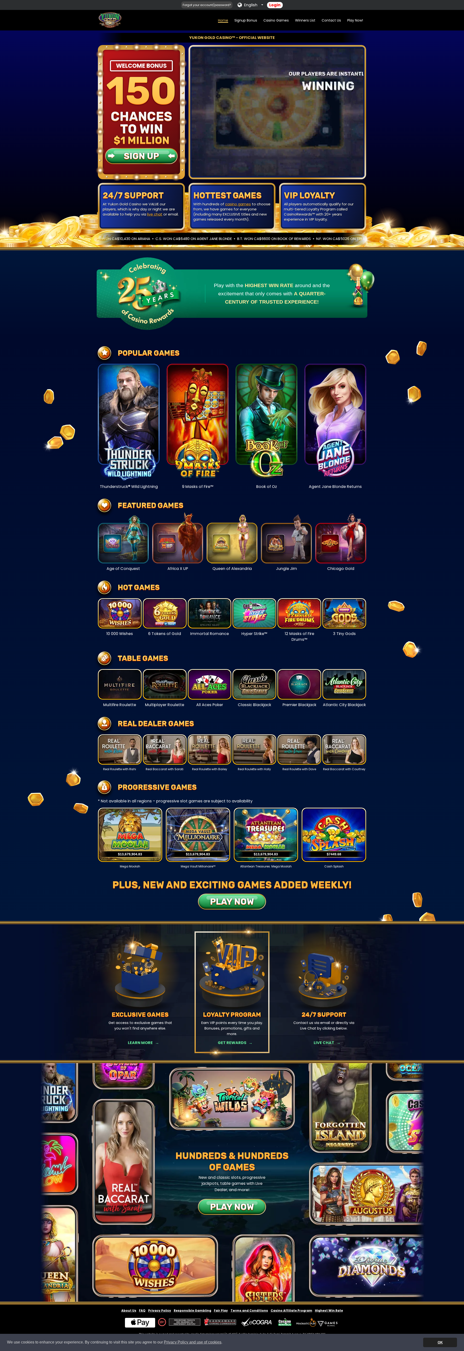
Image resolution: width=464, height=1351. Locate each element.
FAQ (142, 1310)
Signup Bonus (245, 20)
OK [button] (440, 1342)
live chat (154, 214)
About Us (128, 1310)
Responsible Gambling (192, 1310)
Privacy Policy (159, 1310)
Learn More (140, 1042)
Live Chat (324, 1042)
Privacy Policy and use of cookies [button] (192, 1342)
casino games (238, 204)
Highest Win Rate (329, 1310)
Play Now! (355, 20)
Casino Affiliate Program (291, 1310)
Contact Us (331, 20)
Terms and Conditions (249, 1310)
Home (223, 20)
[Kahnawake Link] (221, 1322)
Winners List (305, 20)
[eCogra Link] (257, 1322)
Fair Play (221, 1310)
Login (275, 5)
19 (161, 1322)
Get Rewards (232, 1042)
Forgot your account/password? (207, 5)
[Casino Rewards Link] (284, 1322)
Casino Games (276, 20)
